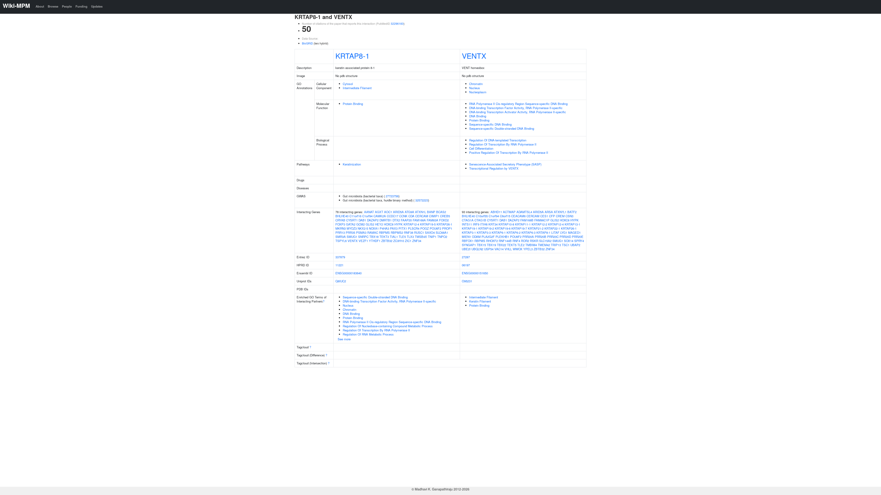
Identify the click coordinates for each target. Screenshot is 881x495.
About (40, 6)
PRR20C (553, 236)
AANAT (369, 212)
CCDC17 (392, 216)
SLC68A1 (442, 232)
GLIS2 (370, 224)
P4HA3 (384, 228)
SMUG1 (352, 236)
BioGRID (307, 43)
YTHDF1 (374, 241)
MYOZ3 (352, 228)
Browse (53, 6)
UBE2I (466, 249)
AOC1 (388, 212)
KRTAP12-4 (411, 224)
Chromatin (476, 84)
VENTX (474, 55)
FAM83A (432, 220)
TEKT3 (384, 236)
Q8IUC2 (340, 281)
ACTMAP (509, 212)
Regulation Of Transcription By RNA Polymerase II (502, 144)
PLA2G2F (488, 236)
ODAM (476, 236)
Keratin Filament (480, 301)
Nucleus (474, 88)
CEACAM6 (518, 216)
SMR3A (340, 236)
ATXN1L (420, 212)
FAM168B (526, 220)
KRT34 (493, 224)
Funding (81, 6)
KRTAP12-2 (539, 224)
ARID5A (398, 212)
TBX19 (491, 245)
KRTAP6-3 (528, 232)
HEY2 (379, 224)
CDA (411, 216)
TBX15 (481, 245)
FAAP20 (406, 220)
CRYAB (340, 220)
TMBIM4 (531, 245)
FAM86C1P (541, 220)
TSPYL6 (341, 241)
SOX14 (568, 241)
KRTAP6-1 (499, 232)
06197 (466, 265)
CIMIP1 (434, 216)
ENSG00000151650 (475, 273)
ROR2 (525, 241)
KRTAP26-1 (444, 224)
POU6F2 (435, 228)
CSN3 (569, 216)
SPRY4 (579, 241)
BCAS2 (441, 212)
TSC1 (565, 245)
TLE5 (402, 236)
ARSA (549, 212)
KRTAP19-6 (502, 228)
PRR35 (350, 232)
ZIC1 (408, 241)
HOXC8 (388, 224)
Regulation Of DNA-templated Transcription (497, 140)
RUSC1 (419, 232)
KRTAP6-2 (514, 232)
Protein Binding (353, 104)
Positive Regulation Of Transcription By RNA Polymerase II (508, 152)
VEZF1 (363, 241)
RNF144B (505, 241)
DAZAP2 (373, 220)
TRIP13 (556, 245)
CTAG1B (480, 220)
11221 (339, 265)
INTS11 (467, 224)
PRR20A (528, 236)
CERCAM (421, 216)
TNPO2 (442, 236)
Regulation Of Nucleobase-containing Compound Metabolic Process (388, 326)
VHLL (508, 249)
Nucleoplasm (477, 92)
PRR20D (565, 236)
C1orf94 (367, 216)
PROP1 (447, 228)
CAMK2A (380, 216)
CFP (552, 216)
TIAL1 (394, 236)
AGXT (379, 212)
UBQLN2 (477, 249)
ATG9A (409, 212)
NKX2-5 (363, 228)
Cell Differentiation (481, 148)
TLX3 (410, 236)
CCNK (403, 216)
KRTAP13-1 (572, 224)
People (67, 6)
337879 (340, 257)
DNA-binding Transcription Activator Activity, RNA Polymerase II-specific (517, 112)
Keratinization (352, 164)
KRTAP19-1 (469, 228)
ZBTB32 (386, 241)
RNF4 (516, 241)
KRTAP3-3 (484, 232)
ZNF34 (416, 241)
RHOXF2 (492, 241)
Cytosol (348, 84)
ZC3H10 (398, 241)
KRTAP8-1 (352, 55)
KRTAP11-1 (523, 224)
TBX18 (374, 236)
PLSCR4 (413, 228)
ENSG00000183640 (348, 273)
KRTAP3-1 (469, 232)
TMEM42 (544, 245)
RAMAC (372, 232)
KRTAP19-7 (519, 228)
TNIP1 (432, 236)
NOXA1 (374, 228)
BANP (431, 212)
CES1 (544, 216)
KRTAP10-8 (506, 224)
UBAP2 (575, 245)
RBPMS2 (397, 232)
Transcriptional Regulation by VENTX (494, 168)
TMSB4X (421, 236)
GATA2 (350, 224)
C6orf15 (505, 216)
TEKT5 (511, 245)
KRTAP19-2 (486, 228)
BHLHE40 (341, 216)
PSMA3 (361, 232)
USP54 (488, 249)
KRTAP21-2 (536, 228)
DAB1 (362, 220)
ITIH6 (484, 224)
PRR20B (540, 236)
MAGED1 (574, 232)
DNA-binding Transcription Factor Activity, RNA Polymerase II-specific (516, 108)
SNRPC (363, 236)
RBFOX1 (468, 241)
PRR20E (577, 236)
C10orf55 (482, 216)
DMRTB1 (385, 220)
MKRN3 (340, 228)
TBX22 (501, 245)
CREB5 (445, 216)
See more (344, 339)
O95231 (467, 281)
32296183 (397, 23)
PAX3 (394, 228)
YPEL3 (528, 249)
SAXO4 (430, 232)
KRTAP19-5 (428, 224)
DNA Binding (477, 116)
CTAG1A (468, 220)
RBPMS (384, 232)
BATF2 (572, 212)
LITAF (555, 232)
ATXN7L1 (560, 212)
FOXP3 (340, 224)
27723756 (392, 196)
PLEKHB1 (502, 236)
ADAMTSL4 (524, 212)
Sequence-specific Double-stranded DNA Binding (501, 128)
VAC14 (499, 249)
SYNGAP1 (469, 245)
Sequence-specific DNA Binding (490, 124)
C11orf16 (355, 216)
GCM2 (360, 224)
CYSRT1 (352, 220)
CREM (560, 216)
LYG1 (563, 232)
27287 (466, 257)
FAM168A (419, 220)
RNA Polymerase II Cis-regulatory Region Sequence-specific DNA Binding (518, 104)
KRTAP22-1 (552, 228)
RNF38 (408, 232)
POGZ (424, 228)
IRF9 (476, 224)
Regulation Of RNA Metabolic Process (368, 334)
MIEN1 (466, 236)
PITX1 (403, 228)
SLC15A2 (545, 241)
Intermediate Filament (357, 88)
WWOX (517, 249)
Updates (97, 6)
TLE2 (520, 245)
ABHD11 (496, 212)
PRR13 (340, 232)
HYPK (398, 224)
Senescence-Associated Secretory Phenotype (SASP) (505, 164)
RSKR (534, 241)
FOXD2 (444, 220)
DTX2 (396, 220)
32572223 (421, 200)
